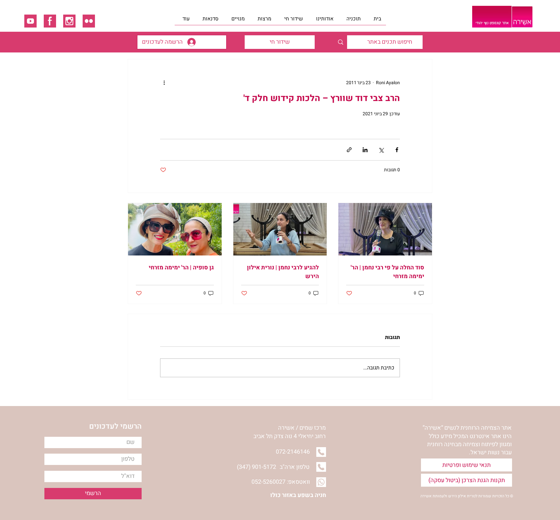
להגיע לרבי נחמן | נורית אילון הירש (283, 272)
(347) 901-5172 (256, 467)
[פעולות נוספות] (164, 82)
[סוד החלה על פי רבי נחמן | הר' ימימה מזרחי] (385, 229)
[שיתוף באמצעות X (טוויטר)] (381, 150)
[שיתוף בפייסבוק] (397, 150)
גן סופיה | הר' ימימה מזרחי (181, 267)
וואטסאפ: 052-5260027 (280, 482)
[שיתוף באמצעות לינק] (349, 150)
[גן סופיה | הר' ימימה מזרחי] (175, 229)
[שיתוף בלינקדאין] (365, 150)
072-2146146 (293, 451)
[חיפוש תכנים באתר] (340, 42)
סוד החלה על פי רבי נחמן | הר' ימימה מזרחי (387, 272)
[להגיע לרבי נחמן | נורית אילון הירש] (280, 229)
